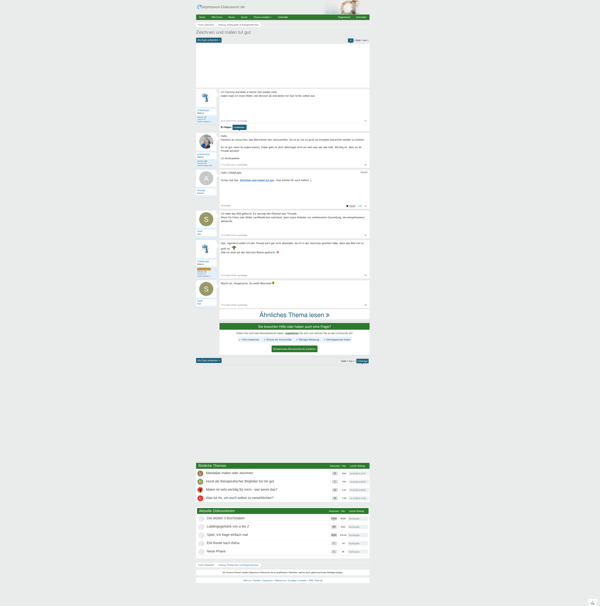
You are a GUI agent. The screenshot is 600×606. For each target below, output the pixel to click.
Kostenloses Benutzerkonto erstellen (294, 349)
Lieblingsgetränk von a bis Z (228, 526)
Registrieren (344, 17)
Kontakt (256, 580)
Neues (231, 17)
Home (202, 17)
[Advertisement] (283, 66)
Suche (244, 17)
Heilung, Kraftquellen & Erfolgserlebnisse (238, 564)
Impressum (267, 580)
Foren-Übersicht (206, 564)
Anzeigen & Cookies (297, 580)
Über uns (247, 580)
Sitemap (318, 580)
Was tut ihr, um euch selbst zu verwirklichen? (240, 498)
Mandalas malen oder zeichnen (229, 473)
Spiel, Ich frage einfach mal (227, 535)
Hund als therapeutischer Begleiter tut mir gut (240, 481)
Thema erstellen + (262, 17)
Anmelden (361, 17)
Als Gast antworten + (208, 40)
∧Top (593, 602)
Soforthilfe (283, 17)
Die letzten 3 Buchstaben (226, 518)
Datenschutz (280, 580)
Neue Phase (216, 551)
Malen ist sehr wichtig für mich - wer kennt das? (241, 489)
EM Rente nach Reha (223, 543)
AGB (311, 580)
